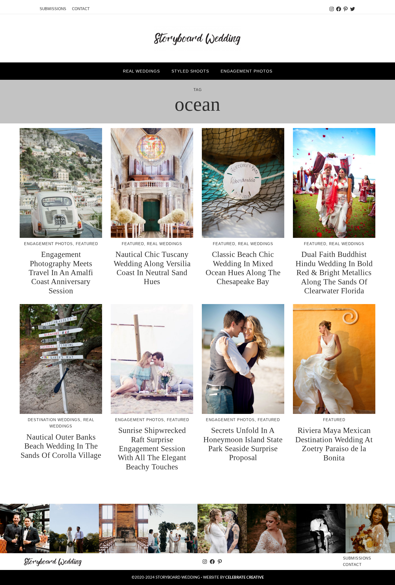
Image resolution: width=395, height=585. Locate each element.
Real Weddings (164, 244)
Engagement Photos (48, 244)
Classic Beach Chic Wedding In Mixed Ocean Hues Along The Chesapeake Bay (243, 268)
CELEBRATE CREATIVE (244, 577)
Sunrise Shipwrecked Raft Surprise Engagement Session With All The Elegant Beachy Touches (152, 448)
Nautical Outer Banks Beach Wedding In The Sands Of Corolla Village (61, 446)
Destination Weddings (54, 420)
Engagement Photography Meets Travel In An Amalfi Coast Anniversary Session (61, 272)
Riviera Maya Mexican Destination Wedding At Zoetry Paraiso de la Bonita (334, 444)
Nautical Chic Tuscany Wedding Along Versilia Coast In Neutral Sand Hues (152, 268)
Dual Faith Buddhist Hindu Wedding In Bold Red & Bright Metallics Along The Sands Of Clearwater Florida (334, 272)
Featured (87, 244)
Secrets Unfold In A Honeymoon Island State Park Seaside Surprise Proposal (243, 444)
